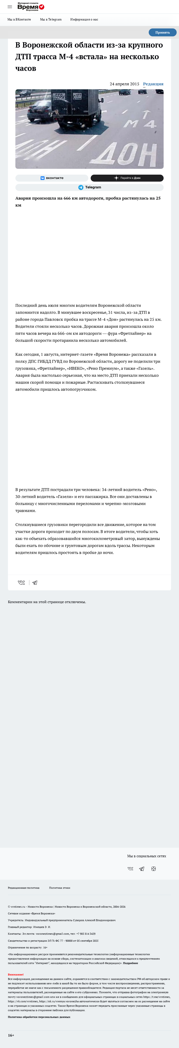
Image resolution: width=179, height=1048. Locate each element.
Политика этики (59, 887)
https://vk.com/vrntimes (23, 1001)
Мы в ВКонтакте (19, 19)
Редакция (153, 83)
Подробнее (130, 963)
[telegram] (36, 582)
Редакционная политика (23, 887)
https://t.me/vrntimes (156, 997)
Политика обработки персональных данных (39, 1017)
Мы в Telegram (51, 19)
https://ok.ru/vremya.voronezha (59, 1001)
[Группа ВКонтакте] (51, 178)
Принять (162, 32)
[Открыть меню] (9, 6)
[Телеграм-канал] (89, 187)
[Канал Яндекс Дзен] (127, 178)
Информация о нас (84, 19)
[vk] (22, 582)
